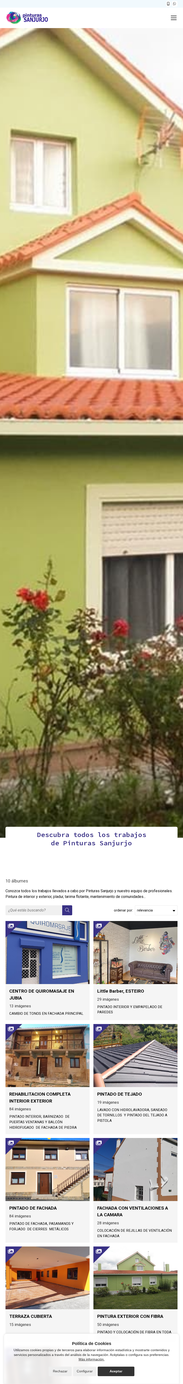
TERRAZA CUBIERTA (30, 1316)
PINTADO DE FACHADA (33, 1208)
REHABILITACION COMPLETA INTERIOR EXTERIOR (40, 1097)
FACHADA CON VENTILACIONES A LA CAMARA (132, 1211)
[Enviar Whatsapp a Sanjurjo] (175, 4)
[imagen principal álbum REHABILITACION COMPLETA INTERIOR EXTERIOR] (47, 1055)
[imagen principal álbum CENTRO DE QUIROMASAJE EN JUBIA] (47, 952)
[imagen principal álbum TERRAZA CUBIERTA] (47, 1278)
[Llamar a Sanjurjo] (168, 4)
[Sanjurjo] (26, 17)
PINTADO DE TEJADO (119, 1094)
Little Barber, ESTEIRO (120, 991)
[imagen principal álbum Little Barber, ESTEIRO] (135, 952)
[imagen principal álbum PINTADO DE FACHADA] (47, 1169)
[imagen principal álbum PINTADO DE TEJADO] (135, 1055)
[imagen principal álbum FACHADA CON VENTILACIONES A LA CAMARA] (135, 1169)
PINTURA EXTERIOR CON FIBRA (130, 1316)
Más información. (92, 1359)
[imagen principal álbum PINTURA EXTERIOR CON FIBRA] (135, 1278)
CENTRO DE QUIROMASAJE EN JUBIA (41, 994)
